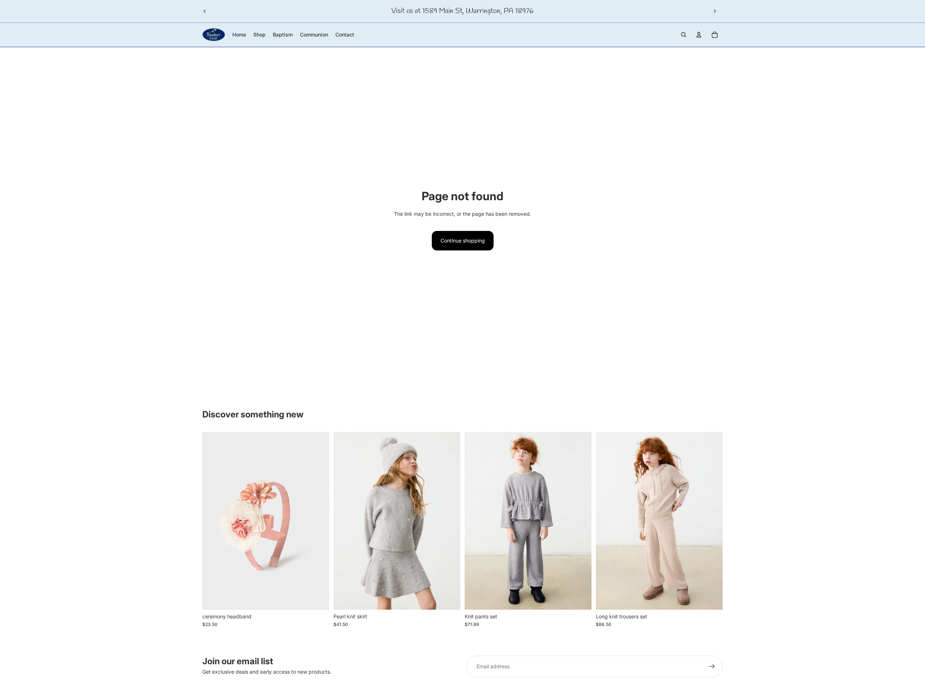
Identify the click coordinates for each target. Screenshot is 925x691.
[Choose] (449, 598)
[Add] (317, 598)
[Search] (684, 35)
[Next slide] (715, 11)
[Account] (699, 35)
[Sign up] (711, 666)
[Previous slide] (205, 11)
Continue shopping (462, 240)
